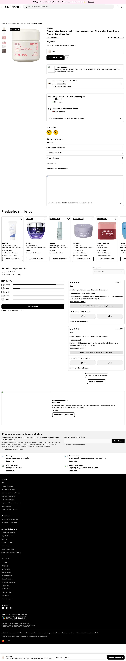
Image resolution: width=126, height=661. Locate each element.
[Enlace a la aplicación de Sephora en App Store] (20, 618)
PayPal (67, 45)
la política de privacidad (41, 446)
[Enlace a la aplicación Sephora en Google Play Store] (8, 618)
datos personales (20, 446)
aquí (28, 623)
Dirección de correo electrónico (74, 437)
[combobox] (109, 272)
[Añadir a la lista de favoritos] (21, 218)
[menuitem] (118, 7)
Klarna (73, 45)
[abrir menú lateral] (2, 6)
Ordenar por (97, 268)
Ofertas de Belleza (30, 625)
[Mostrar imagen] (4, 29)
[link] (32, 306)
